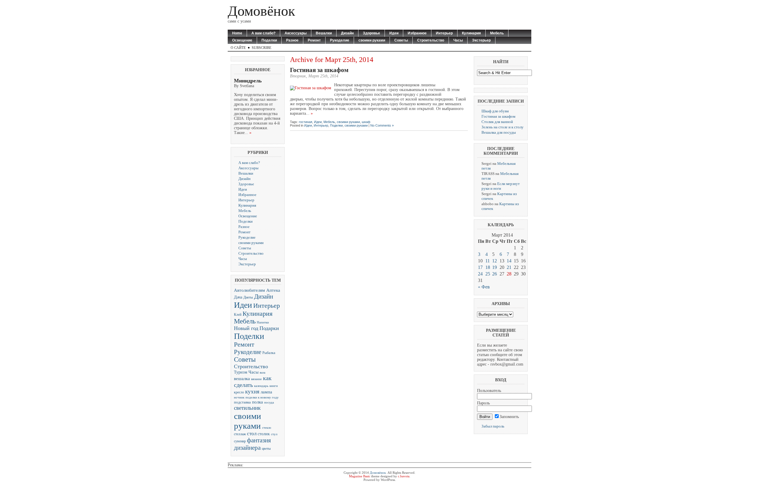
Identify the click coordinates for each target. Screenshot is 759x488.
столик (264, 433)
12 (494, 260)
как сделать (253, 381)
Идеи (393, 33)
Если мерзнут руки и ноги (500, 186)
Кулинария (471, 33)
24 (480, 273)
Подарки (269, 328)
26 (494, 273)
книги (274, 385)
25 (487, 273)
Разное (292, 40)
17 (480, 267)
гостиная (305, 122)
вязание (256, 379)
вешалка (242, 378)
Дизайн (347, 33)
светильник (247, 408)
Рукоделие (339, 40)
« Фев (484, 286)
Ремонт (314, 40)
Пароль (483, 403)
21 (509, 267)
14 (509, 260)
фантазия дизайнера (252, 444)
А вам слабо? (263, 33)
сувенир (240, 441)
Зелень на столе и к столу (502, 127)
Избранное (417, 33)
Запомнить (509, 416)
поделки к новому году (262, 397)
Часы (458, 40)
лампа (266, 391)
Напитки (263, 322)
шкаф (366, 122)
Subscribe (261, 48)
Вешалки (324, 33)
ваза (262, 372)
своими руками (371, 40)
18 (487, 267)
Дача (238, 297)
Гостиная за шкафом (319, 70)
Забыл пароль (492, 426)
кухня (252, 391)
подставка (242, 402)
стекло (266, 427)
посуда (269, 402)
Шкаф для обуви (495, 111)
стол (251, 433)
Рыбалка (268, 353)
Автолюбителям (249, 290)
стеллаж (240, 434)
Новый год (246, 328)
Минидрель (248, 81)
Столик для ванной (497, 121)
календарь (261, 385)
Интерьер (444, 33)
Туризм (240, 372)
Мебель (497, 33)
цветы (266, 448)
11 (487, 260)
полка (257, 402)
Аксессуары (296, 33)
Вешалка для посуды (498, 132)
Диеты (248, 297)
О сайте (238, 48)
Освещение (242, 40)
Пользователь (489, 390)
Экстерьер (481, 40)
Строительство (430, 40)
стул (274, 434)
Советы (401, 40)
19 (494, 267)
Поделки (269, 40)
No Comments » (382, 125)
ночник (239, 397)
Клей (237, 315)
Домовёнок (261, 11)
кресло (239, 392)
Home (237, 33)
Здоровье (371, 33)
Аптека (273, 290)
